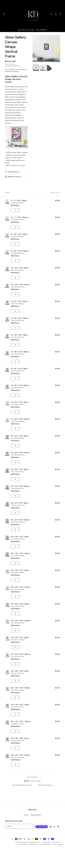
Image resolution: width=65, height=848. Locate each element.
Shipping (18, 64)
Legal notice (56, 844)
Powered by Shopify (34, 842)
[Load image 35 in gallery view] (50, 68)
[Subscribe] (32, 826)
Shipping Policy (36, 815)
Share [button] (9, 183)
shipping (34, 785)
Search (26, 815)
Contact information (45, 844)
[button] (4, 14)
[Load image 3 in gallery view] (43, 68)
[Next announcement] (61, 30)
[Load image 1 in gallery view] (36, 68)
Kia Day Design (24, 842)
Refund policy (46, 842)
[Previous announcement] (3, 30)
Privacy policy (56, 842)
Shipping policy (33, 844)
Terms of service (22, 844)
